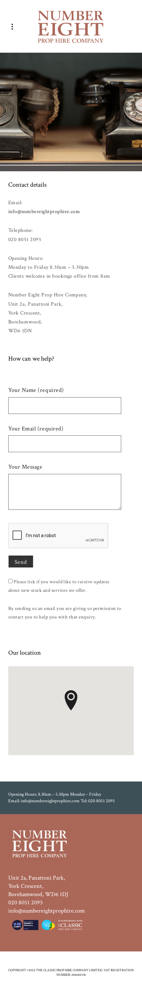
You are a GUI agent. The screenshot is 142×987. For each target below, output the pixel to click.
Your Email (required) (35, 428)
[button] (71, 700)
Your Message (25, 467)
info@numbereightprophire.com (44, 211)
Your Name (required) (36, 390)
